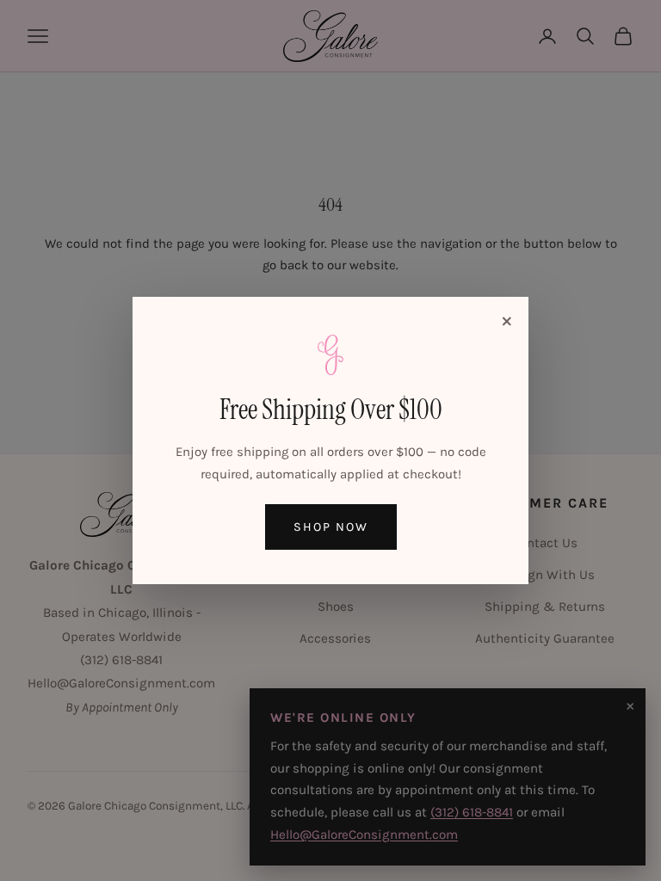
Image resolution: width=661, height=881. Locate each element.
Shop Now (330, 527)
